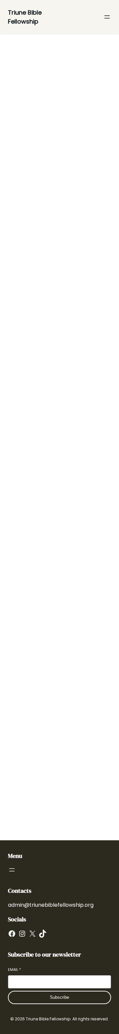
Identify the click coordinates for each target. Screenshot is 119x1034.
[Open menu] (107, 17)
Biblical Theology (27, 694)
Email (14, 969)
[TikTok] (43, 934)
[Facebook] (12, 934)
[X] (32, 934)
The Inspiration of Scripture (41, 770)
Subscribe (59, 997)
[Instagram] (22, 934)
